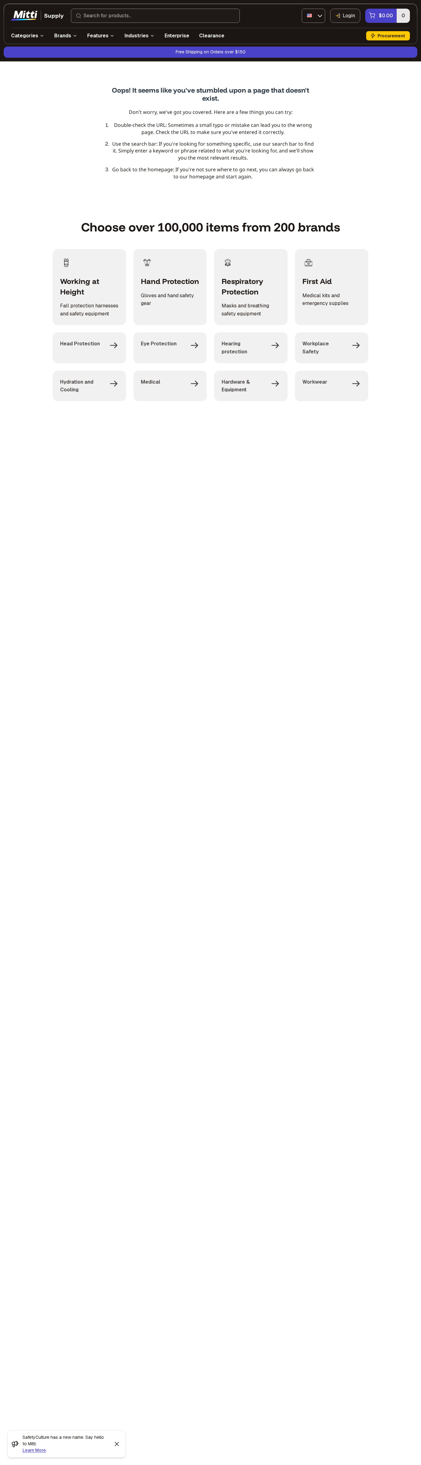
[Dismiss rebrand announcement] (117, 1444)
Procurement (391, 36)
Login (349, 15)
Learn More (34, 1450)
